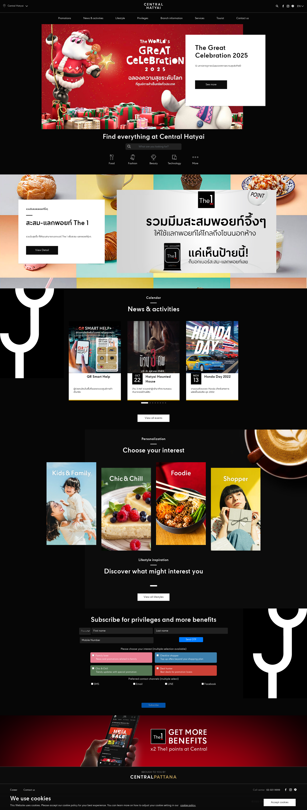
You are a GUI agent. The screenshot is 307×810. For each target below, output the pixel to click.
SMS (96, 684)
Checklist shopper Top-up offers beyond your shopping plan (180, 657)
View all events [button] (153, 418)
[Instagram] (288, 7)
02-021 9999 (273, 790)
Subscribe (154, 705)
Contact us (242, 18)
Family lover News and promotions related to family (114, 657)
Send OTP (191, 639)
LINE (170, 684)
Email (138, 684)
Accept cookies (279, 802)
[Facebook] (283, 7)
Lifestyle (120, 18)
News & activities (93, 18)
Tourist (220, 18)
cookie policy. (188, 805)
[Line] (292, 7)
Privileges (142, 18)
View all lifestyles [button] (154, 597)
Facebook (210, 684)
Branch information (172, 18)
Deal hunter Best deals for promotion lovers (174, 670)
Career (13, 790)
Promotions (64, 18)
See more (211, 85)
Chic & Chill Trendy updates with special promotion (114, 670)
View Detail (42, 250)
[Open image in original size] (153, 6)
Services (199, 18)
